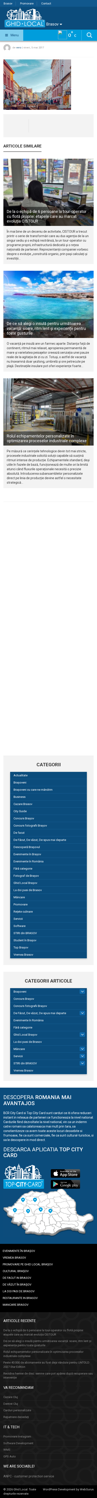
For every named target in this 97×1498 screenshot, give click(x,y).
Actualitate (21, 775)
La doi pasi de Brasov (28, 890)
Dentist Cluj (10, 1403)
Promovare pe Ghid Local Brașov (28, 1264)
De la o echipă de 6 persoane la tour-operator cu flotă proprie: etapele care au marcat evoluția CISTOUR (46, 216)
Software (19, 926)
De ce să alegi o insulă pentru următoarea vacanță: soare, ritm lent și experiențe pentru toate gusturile (46, 328)
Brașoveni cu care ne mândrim (33, 789)
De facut (19, 832)
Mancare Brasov (15, 1304)
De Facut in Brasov (17, 1277)
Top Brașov (21, 947)
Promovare (27, 3)
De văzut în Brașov (17, 1284)
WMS (6, 1449)
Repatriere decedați (16, 1417)
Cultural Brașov (16, 1271)
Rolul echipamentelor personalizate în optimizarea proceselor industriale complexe (47, 438)
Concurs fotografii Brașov (30, 825)
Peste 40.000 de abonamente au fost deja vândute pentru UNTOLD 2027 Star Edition (46, 1364)
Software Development (18, 1443)
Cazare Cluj (10, 1397)
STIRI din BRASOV (25, 933)
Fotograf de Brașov (26, 875)
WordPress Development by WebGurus (68, 1489)
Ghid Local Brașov (25, 883)
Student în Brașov (25, 940)
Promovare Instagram (17, 1436)
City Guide (20, 811)
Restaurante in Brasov (20, 1298)
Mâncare (19, 897)
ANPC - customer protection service (28, 1476)
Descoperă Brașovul (27, 847)
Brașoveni (20, 782)
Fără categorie (23, 868)
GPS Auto (9, 1456)
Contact (46, 3)
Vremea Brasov (23, 954)
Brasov (8, 3)
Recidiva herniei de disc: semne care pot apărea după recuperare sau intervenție (48, 1375)
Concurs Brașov (24, 818)
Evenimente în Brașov (27, 854)
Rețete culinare (23, 911)
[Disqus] (48, 567)
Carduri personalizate (17, 1410)
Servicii (18, 918)
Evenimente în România (29, 861)
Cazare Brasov (23, 804)
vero (18, 47)
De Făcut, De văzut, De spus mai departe (40, 840)
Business (19, 797)
